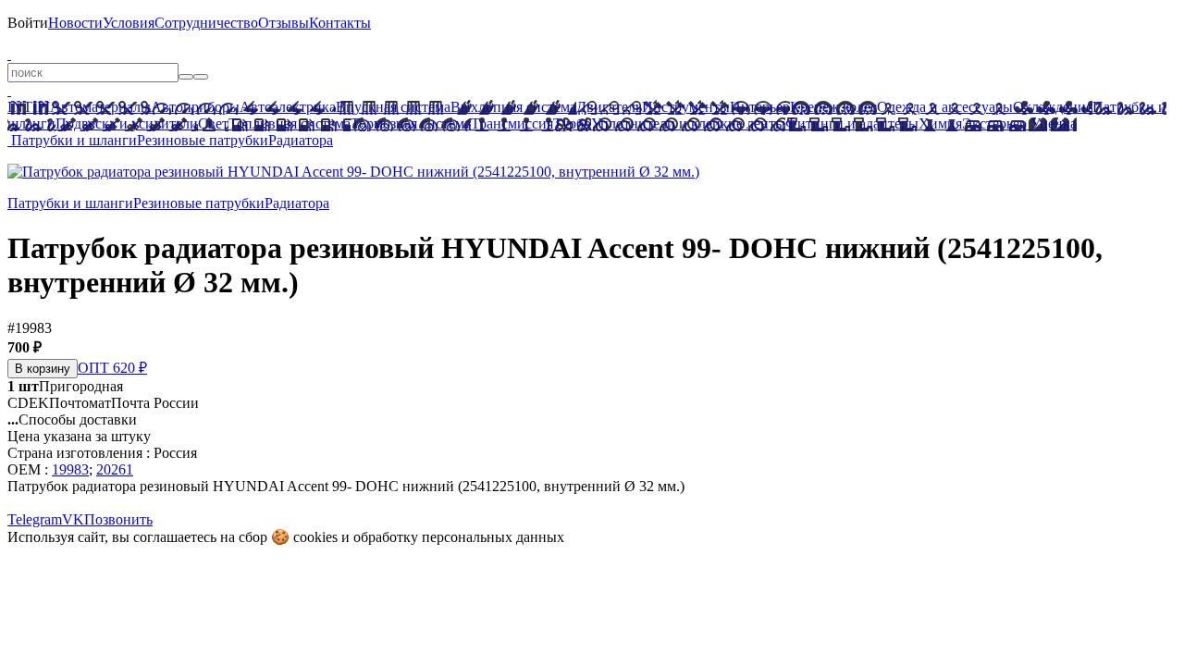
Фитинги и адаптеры (852, 123)
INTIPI (28, 107)
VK (73, 519)
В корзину (42, 369)
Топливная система (289, 123)
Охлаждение (1052, 107)
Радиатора (300, 140)
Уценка (1052, 123)
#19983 (29, 328)
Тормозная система (411, 123)
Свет (213, 123)
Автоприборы (195, 107)
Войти (27, 23)
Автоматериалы (100, 107)
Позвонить (118, 519)
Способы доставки (72, 419)
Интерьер (760, 107)
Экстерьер (994, 123)
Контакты (340, 23)
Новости (75, 23)
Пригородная (65, 386)
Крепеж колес (833, 107)
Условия (128, 23)
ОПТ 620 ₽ (112, 368)
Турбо (572, 123)
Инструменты (686, 107)
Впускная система (393, 107)
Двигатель (609, 107)
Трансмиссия (512, 123)
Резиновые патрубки (202, 140)
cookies (315, 537)
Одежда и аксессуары (945, 107)
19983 (70, 469)
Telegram (34, 519)
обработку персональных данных (458, 537)
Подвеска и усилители (127, 123)
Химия (940, 123)
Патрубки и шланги (74, 140)
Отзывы (283, 23)
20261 (114, 469)
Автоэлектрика (288, 107)
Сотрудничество (206, 23)
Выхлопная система (513, 107)
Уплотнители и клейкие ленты (688, 123)
